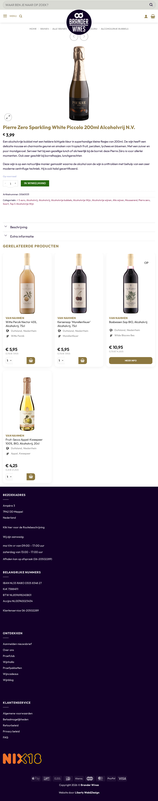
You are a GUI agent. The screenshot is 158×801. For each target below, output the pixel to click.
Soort (6, 203)
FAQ (5, 737)
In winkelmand (35, 183)
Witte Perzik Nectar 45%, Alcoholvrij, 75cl (21, 324)
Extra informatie (22, 236)
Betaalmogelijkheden (16, 719)
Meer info (131, 360)
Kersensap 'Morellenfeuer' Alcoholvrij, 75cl (74, 324)
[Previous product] (84, 36)
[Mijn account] (146, 16)
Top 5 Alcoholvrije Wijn (22, 203)
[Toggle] (6, 226)
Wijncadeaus (10, 674)
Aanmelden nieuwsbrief (17, 644)
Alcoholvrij (32, 200)
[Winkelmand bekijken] (153, 16)
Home (33, 29)
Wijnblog (8, 680)
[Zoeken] (20, 16)
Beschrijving (18, 227)
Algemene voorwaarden (18, 713)
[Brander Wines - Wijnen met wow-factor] (79, 22)
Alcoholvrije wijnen (102, 200)
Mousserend (131, 200)
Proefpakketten (12, 668)
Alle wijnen (118, 200)
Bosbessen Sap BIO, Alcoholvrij (128, 322)
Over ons (8, 650)
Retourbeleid (10, 725)
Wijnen (44, 29)
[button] (10, 16)
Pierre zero (144, 200)
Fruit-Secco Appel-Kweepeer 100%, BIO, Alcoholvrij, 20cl (24, 441)
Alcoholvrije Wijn (82, 200)
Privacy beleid (11, 731)
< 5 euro (21, 200)
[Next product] (74, 36)
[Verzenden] (151, 5)
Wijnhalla (8, 662)
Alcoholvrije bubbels (115, 29)
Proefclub (9, 656)
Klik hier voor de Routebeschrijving (24, 527)
